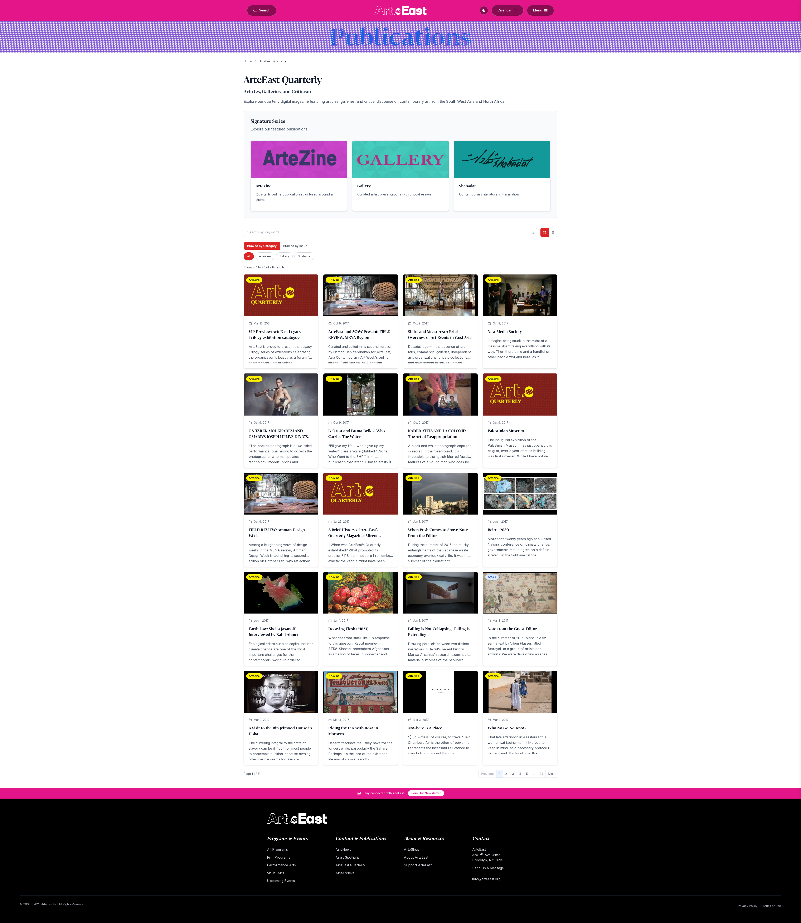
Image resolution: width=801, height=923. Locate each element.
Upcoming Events (281, 881)
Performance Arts (281, 865)
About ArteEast (416, 857)
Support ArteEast (418, 865)
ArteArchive (344, 873)
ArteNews (343, 849)
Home (248, 61)
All (248, 256)
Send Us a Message (488, 868)
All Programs (277, 849)
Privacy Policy (747, 906)
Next (551, 773)
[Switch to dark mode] (484, 10)
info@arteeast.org (486, 879)
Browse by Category (262, 246)
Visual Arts (275, 873)
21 (541, 773)
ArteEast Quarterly (350, 865)
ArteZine (265, 256)
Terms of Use (771, 906)
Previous (487, 773)
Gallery (284, 256)
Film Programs (278, 857)
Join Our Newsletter (426, 793)
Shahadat (304, 256)
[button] (299, 175)
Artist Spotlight (347, 857)
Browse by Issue (295, 246)
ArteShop (411, 849)
